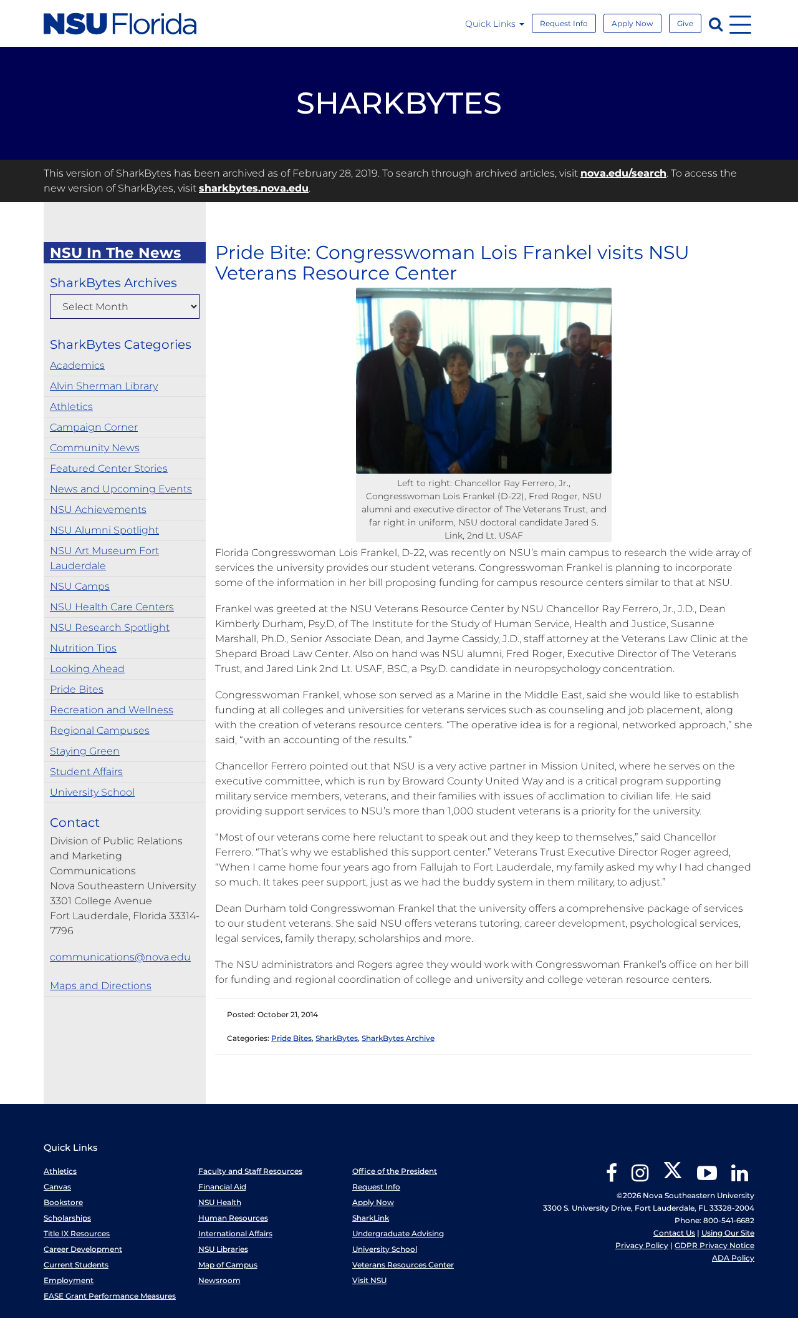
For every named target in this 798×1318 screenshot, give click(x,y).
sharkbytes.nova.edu (254, 188)
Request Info (564, 23)
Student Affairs (86, 772)
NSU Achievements (98, 509)
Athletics (71, 406)
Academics (77, 365)
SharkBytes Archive (398, 1038)
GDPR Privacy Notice (714, 1245)
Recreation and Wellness (111, 710)
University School (92, 792)
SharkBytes (336, 1038)
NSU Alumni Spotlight (104, 530)
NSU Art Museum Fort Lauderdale (104, 558)
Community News (95, 448)
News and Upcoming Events (121, 489)
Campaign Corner (94, 427)
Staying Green (85, 751)
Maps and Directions (100, 986)
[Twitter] (673, 1177)
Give (685, 23)
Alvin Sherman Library (104, 386)
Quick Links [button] (491, 23)
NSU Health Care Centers (112, 607)
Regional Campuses (100, 730)
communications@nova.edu (120, 957)
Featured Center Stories (109, 468)
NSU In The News (115, 252)
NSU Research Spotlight (110, 627)
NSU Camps (80, 586)
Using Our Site (727, 1232)
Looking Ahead (87, 669)
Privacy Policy (641, 1245)
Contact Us (674, 1232)
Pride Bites (76, 689)
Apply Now (632, 23)
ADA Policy (733, 1257)
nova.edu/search (623, 173)
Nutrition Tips (83, 648)
